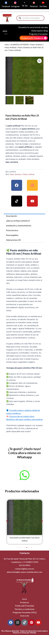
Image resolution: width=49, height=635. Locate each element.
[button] (39, 61)
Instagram (15, 6)
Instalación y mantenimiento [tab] (18, 226)
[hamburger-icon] (6, 34)
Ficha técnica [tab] (12, 230)
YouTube (43, 6)
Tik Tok (25, 6)
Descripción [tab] (11, 216)
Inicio (7, 45)
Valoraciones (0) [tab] (13, 240)
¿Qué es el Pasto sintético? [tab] (18, 221)
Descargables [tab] (12, 235)
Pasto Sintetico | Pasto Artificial (22, 174)
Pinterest (34, 6)
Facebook (6, 6)
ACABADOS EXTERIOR (19, 45)
